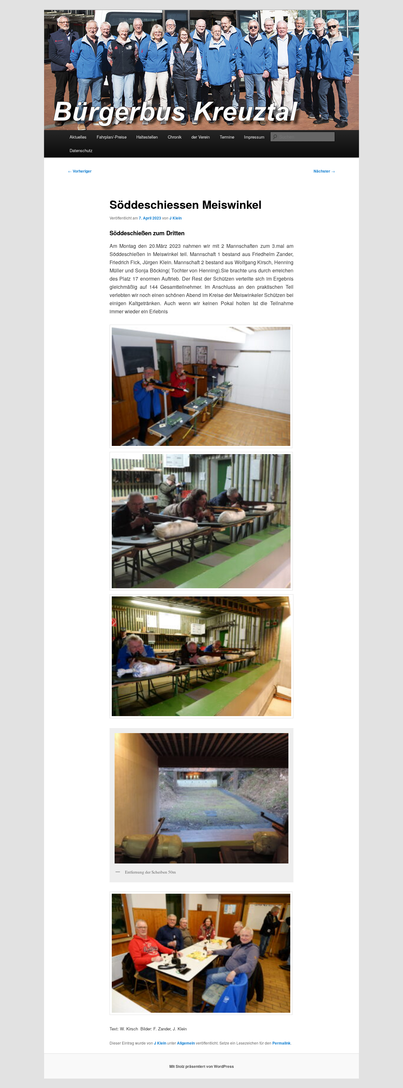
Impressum (254, 137)
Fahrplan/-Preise (112, 137)
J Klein (175, 218)
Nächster (324, 171)
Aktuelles (78, 137)
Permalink (281, 1043)
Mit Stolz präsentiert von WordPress (201, 1066)
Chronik (175, 137)
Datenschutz (81, 150)
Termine (227, 137)
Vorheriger (80, 171)
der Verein (200, 137)
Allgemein (186, 1043)
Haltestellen (147, 137)
